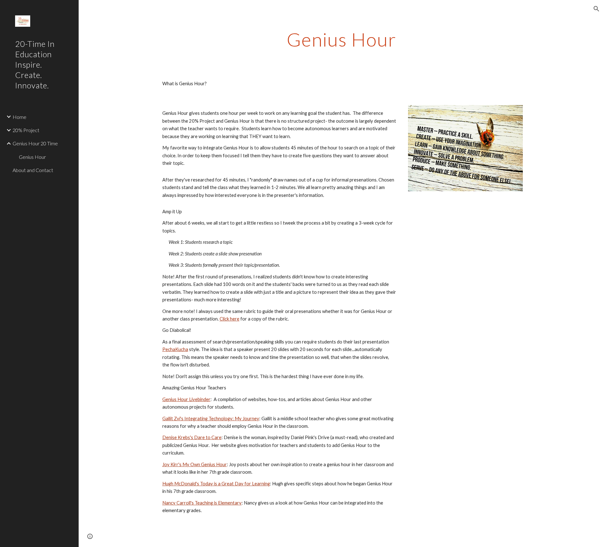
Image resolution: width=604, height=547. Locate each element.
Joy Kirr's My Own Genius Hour (194, 464)
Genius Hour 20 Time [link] (35, 143)
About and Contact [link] (33, 170)
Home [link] (19, 117)
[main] (341, 39)
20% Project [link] (26, 130)
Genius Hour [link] (32, 157)
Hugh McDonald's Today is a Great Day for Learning (216, 483)
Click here (229, 318)
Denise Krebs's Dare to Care (191, 437)
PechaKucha (175, 349)
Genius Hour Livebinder (186, 399)
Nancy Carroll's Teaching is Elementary (202, 502)
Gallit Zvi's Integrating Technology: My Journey (210, 418)
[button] (596, 8)
